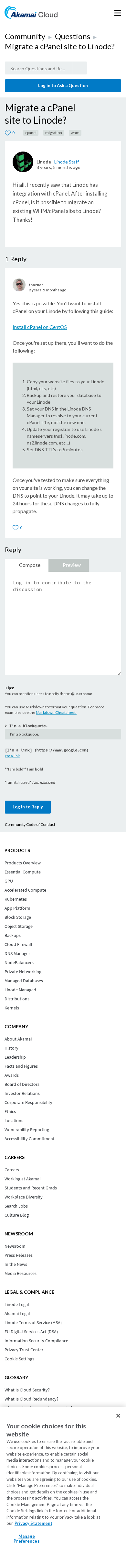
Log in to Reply (28, 806)
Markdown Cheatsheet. (56, 712)
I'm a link (12, 755)
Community (25, 36)
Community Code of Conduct (30, 824)
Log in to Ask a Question (63, 85)
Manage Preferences (26, 1539)
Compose (29, 565)
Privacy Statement (33, 1523)
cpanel (31, 132)
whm (75, 132)
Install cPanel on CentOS (40, 327)
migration (53, 132)
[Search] (79, 68)
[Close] (118, 1416)
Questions (72, 36)
